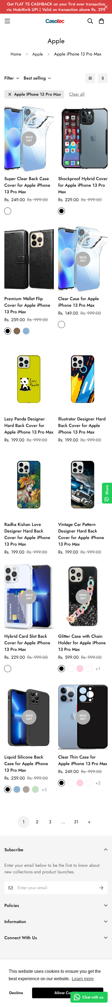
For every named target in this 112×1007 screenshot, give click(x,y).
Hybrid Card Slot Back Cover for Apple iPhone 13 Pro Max (27, 642)
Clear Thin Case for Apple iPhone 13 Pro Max (82, 760)
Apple (37, 54)
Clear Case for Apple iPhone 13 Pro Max (78, 301)
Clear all (77, 94)
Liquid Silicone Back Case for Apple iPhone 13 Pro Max (26, 763)
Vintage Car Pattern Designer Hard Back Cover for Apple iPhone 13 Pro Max (81, 534)
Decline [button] (16, 993)
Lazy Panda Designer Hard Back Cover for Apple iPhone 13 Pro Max (28, 425)
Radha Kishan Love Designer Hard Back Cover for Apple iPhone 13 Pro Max (27, 534)
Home (16, 54)
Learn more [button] (83, 978)
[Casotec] (56, 21)
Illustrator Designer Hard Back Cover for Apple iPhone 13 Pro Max (81, 425)
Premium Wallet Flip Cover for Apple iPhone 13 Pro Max (27, 305)
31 (76, 822)
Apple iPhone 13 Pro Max (37, 94)
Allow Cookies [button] (67, 993)
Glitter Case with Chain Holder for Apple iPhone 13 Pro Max (82, 642)
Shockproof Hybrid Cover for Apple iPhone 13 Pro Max (83, 185)
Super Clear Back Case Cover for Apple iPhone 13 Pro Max (27, 185)
